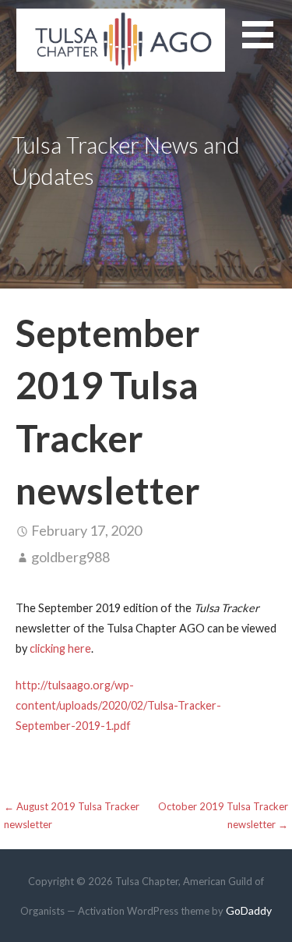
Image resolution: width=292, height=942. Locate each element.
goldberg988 (70, 556)
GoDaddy (249, 910)
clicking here (60, 648)
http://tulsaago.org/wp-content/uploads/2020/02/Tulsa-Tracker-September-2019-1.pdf (118, 705)
